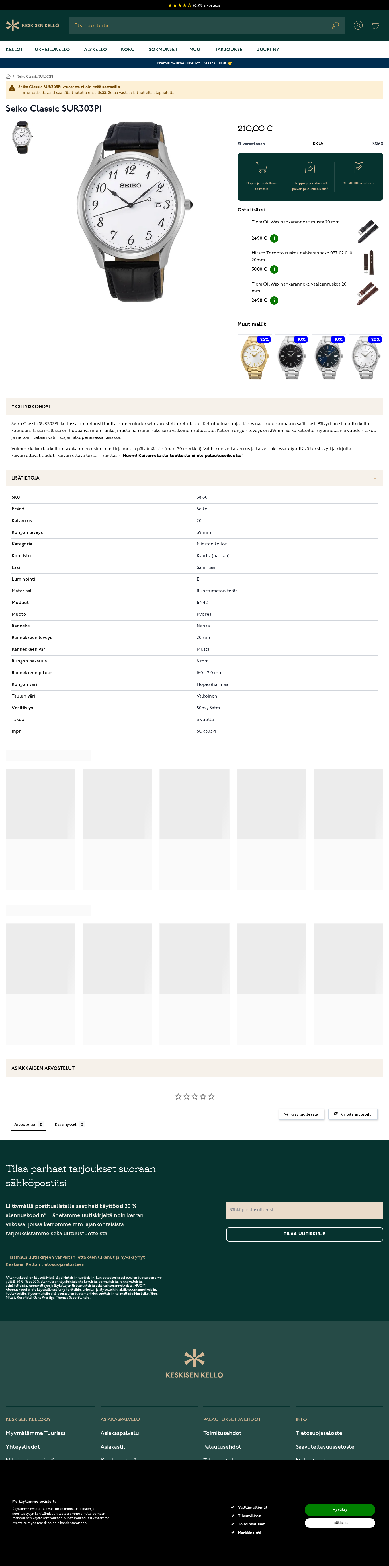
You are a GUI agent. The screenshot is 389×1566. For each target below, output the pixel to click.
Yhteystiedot (23, 1447)
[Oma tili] (358, 25)
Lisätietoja (25, 478)
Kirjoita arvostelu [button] (356, 1114)
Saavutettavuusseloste (325, 1447)
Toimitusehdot (222, 1433)
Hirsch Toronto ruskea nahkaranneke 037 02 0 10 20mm (302, 256)
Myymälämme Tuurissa (36, 1433)
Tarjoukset (230, 50)
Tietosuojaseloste (319, 1433)
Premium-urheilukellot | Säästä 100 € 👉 (194, 63)
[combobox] (207, 25)
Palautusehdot (222, 1447)
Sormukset (163, 50)
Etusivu (8, 76)
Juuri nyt (269, 50)
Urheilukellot (54, 50)
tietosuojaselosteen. (63, 1264)
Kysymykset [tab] (66, 1124)
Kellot (14, 50)
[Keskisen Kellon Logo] (33, 25)
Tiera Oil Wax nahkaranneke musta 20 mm (296, 222)
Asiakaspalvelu (120, 1433)
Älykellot (97, 50)
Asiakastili (114, 1447)
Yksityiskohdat (31, 407)
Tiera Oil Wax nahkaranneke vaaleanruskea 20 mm (299, 288)
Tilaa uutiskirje (305, 1234)
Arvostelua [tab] (25, 1124)
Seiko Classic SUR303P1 (35, 76)
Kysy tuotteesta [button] (304, 1114)
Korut (129, 50)
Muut (196, 50)
